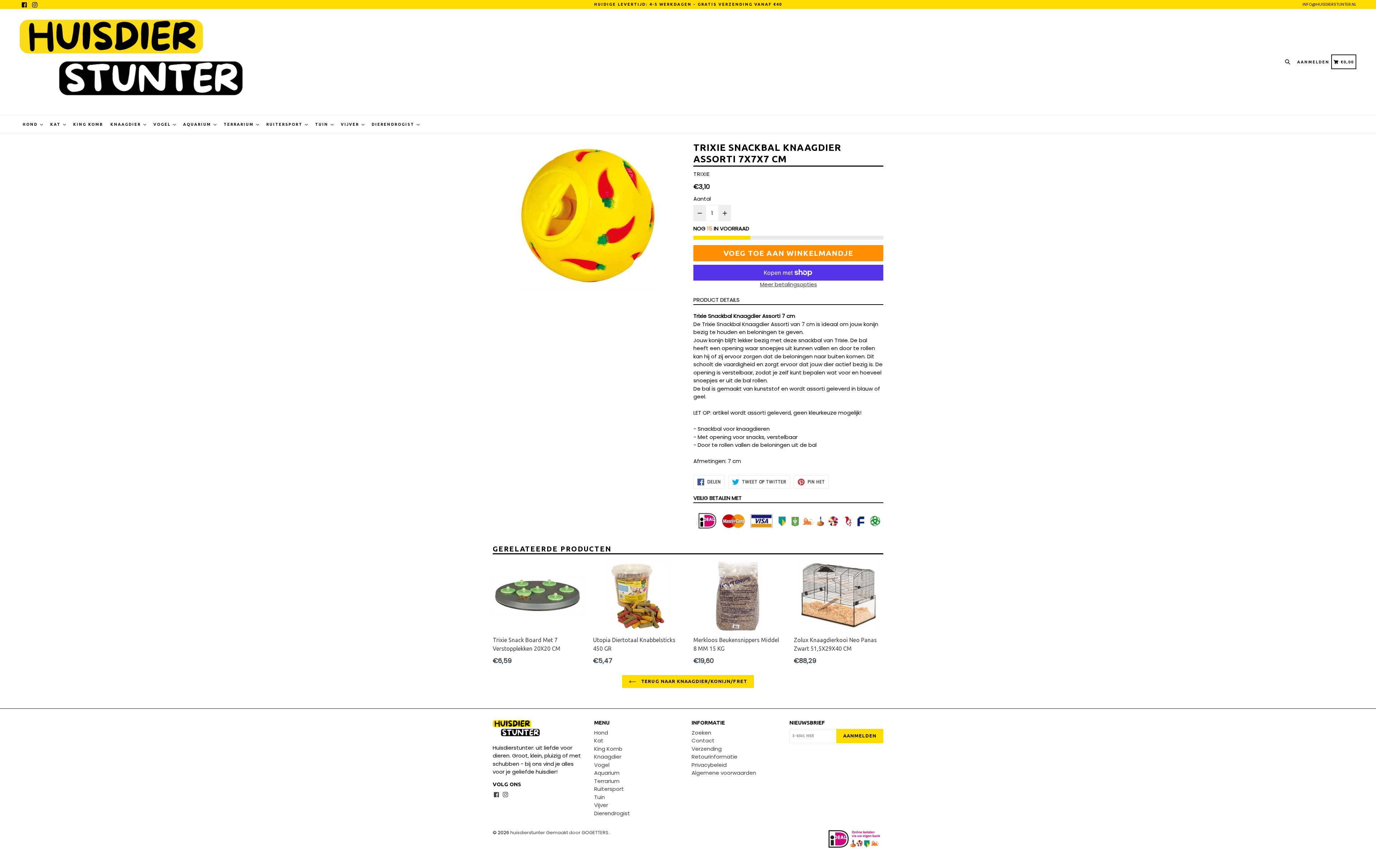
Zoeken (701, 732)
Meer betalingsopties (788, 284)
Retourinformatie (714, 756)
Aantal (702, 198)
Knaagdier (126, 124)
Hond (31, 124)
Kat (56, 124)
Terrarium (239, 124)
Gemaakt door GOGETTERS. (578, 832)
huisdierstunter (527, 832)
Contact (703, 740)
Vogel (162, 124)
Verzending (707, 748)
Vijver (351, 124)
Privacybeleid (709, 765)
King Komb (88, 124)
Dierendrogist (394, 124)
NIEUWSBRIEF (807, 723)
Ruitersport (285, 124)
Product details (716, 300)
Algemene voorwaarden (724, 773)
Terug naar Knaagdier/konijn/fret (693, 681)
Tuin (322, 124)
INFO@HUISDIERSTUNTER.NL (1329, 4)
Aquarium (198, 124)
